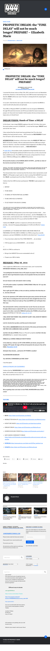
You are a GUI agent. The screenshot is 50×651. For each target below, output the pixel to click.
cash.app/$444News (10, 590)
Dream (5, 21)
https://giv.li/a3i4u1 (9, 601)
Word (8, 21)
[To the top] (45, 637)
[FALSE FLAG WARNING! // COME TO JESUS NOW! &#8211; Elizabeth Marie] (40, 477)
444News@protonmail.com (11, 533)
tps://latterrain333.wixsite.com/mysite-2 (33, 431)
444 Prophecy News (13, 639)
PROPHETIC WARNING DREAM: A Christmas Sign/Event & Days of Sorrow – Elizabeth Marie (25, 483)
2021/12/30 (19, 40)
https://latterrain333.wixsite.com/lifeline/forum (28, 427)
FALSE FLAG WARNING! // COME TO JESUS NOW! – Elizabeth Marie (38, 483)
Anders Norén (11, 641)
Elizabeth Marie (11, 40)
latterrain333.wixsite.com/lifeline (25, 89)
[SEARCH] (22, 557)
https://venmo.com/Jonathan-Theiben (14, 593)
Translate (36, 565)
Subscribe (30, 542)
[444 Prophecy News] (25, 9)
